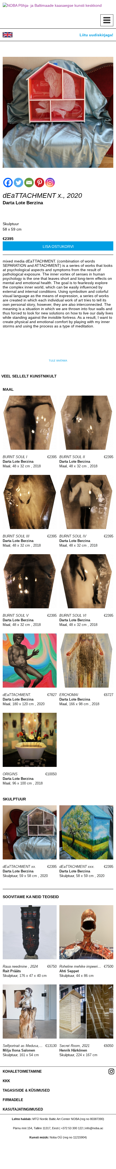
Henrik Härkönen (73, 1050)
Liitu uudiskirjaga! (96, 35)
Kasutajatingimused (23, 1109)
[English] (7, 34)
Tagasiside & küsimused (26, 1090)
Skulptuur (11, 224)
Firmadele (13, 1100)
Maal (6, 466)
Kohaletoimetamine (22, 1071)
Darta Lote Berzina (23, 202)
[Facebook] (8, 182)
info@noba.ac (94, 1128)
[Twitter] (18, 182)
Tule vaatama (58, 360)
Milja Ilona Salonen (19, 1050)
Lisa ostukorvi (58, 246)
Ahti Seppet (69, 971)
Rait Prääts (12, 971)
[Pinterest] (39, 182)
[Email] (29, 182)
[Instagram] (50, 182)
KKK (6, 1081)
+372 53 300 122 (72, 1128)
